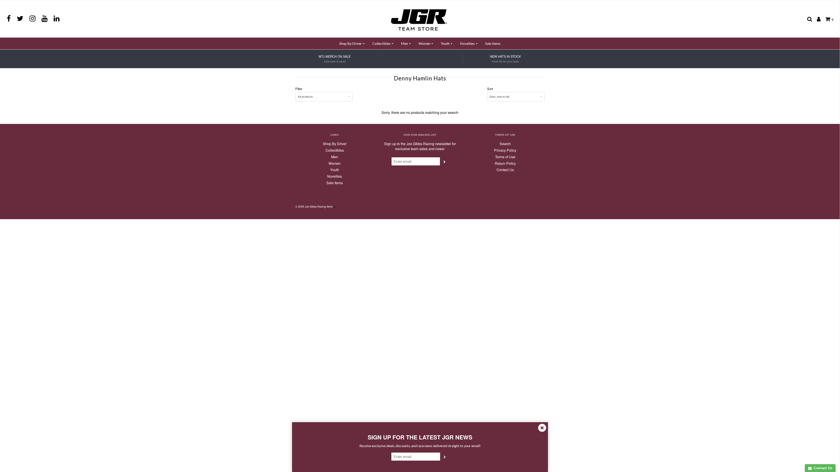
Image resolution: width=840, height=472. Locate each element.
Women (335, 163)
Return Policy (505, 163)
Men (334, 156)
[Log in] (816, 19)
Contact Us (505, 169)
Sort (490, 89)
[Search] (807, 19)
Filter (298, 89)
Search (505, 143)
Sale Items (492, 43)
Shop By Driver (334, 143)
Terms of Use (505, 156)
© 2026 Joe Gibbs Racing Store (314, 206)
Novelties (334, 176)
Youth (334, 169)
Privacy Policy (505, 150)
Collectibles (335, 150)
